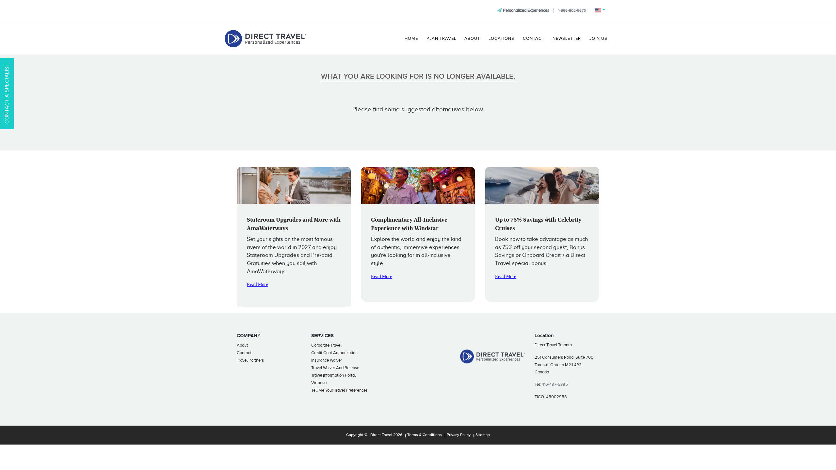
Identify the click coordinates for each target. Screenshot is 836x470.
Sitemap (482, 435)
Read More (257, 285)
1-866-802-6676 (572, 10)
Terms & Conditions (424, 435)
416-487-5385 (555, 384)
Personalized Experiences (526, 10)
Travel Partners (250, 360)
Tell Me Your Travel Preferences (339, 390)
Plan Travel (441, 38)
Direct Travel (381, 435)
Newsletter (567, 38)
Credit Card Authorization (334, 352)
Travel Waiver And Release (335, 367)
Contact (533, 38)
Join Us (598, 38)
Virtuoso (319, 382)
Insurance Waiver (326, 360)
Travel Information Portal (333, 375)
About (472, 38)
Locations (501, 38)
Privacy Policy (459, 435)
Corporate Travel (326, 345)
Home (411, 38)
